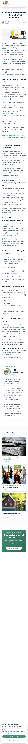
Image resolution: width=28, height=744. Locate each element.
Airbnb (4, 48)
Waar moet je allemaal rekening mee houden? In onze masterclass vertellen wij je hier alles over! (13, 138)
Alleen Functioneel (14, 740)
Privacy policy (8, 733)
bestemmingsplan (9, 113)
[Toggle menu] (24, 3)
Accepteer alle (14, 736)
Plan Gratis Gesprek (13, 548)
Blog (25, 22)
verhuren (17, 327)
